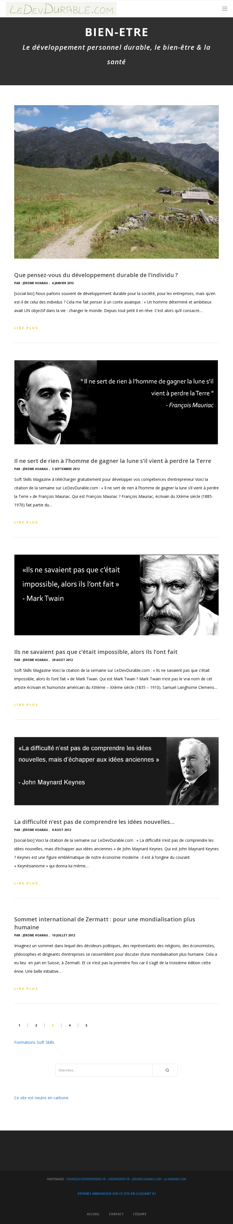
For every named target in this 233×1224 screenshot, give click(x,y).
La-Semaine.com (175, 1179)
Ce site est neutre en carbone (41, 1097)
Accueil (93, 1214)
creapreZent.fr (119, 1179)
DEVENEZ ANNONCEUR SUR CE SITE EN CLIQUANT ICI (117, 1194)
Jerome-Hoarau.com (146, 1179)
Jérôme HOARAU (35, 283)
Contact (116, 1214)
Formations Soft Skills (34, 1042)
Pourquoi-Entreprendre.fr (85, 1179)
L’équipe (139, 1214)
